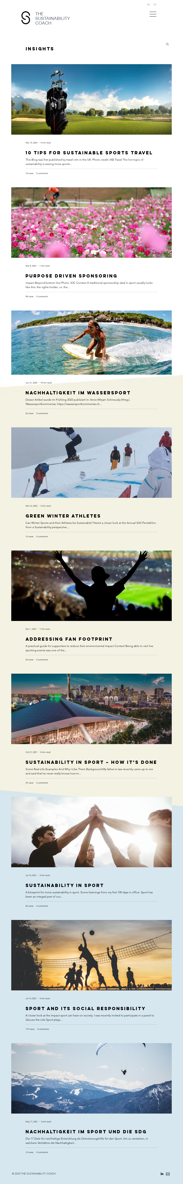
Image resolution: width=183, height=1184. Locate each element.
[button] (153, 14)
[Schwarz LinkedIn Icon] (162, 1174)
